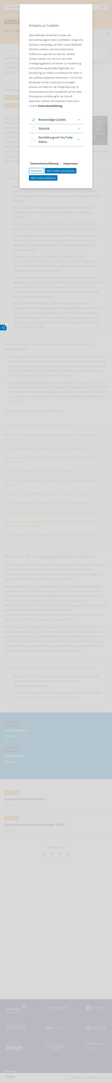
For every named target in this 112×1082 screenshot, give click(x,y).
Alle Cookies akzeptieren (61, 170)
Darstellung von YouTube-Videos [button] (56, 139)
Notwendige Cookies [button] (52, 119)
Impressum (70, 163)
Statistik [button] (43, 128)
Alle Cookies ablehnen (43, 177)
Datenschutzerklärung (50, 106)
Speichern (36, 170)
